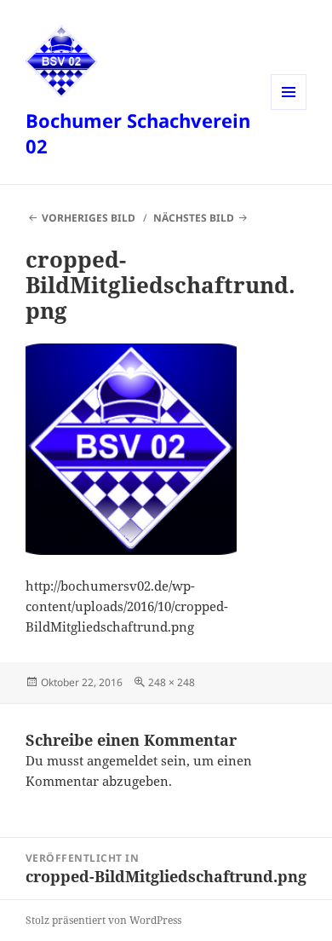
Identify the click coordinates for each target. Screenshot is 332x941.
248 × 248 (171, 682)
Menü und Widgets (289, 109)
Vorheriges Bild (88, 218)
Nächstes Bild (193, 218)
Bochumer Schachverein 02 (138, 133)
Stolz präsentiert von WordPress (103, 920)
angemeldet (122, 760)
